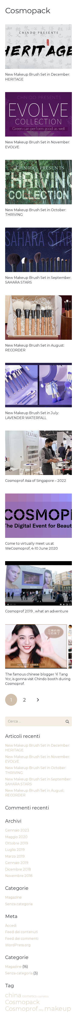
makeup (57, 1008)
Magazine (13, 897)
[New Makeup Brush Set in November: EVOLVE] (38, 114)
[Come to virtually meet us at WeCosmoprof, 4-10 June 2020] (38, 515)
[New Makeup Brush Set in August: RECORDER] (38, 317)
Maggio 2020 (16, 837)
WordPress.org (18, 945)
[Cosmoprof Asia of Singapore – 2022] (38, 453)
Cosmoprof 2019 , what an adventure (36, 611)
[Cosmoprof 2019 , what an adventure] (38, 583)
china (13, 995)
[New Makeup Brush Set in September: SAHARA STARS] (38, 250)
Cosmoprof (21, 1008)
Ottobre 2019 (16, 843)
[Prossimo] (38, 700)
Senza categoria (19, 904)
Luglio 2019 (15, 850)
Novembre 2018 (19, 876)
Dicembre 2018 (18, 869)
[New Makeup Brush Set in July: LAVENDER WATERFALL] (38, 385)
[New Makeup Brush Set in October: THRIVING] (38, 182)
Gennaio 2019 (16, 863)
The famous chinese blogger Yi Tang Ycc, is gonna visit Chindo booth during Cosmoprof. (38, 679)
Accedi (10, 926)
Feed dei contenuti (21, 932)
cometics (29, 996)
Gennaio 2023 (17, 830)
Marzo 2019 (15, 856)
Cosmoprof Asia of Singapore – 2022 (35, 481)
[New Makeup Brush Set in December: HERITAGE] (38, 46)
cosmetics (43, 996)
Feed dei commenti (21, 939)
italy (41, 1010)
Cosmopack (22, 1002)
